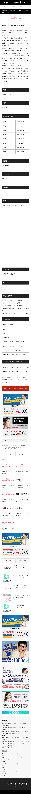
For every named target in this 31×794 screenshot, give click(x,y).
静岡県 (14, 745)
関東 (3, 723)
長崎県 (17, 731)
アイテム (18, 773)
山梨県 (18, 737)
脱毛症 (17, 753)
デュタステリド (25, 447)
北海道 (3, 735)
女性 (13, 447)
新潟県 (10, 737)
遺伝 (17, 761)
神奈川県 (24, 723)
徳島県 (19, 747)
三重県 (6, 745)
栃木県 (8, 725)
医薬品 (3, 761)
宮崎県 (4, 733)
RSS (15, 786)
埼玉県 (10, 723)
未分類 (3, 775)
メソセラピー (16, 445)
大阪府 (14, 727)
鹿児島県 (9, 733)
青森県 (6, 741)
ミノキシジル (7, 448)
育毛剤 (3, 769)
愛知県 (19, 745)
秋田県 (19, 741)
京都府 (10, 727)
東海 (3, 745)
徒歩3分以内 (22, 445)
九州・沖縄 (4, 731)
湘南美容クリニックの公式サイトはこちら (15, 388)
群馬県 (6, 723)
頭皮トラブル (18, 757)
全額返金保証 (13, 448)
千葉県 (14, 723)
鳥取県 (10, 743)
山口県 (23, 743)
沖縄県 (13, 733)
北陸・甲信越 (5, 737)
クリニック (18, 755)
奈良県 (23, 727)
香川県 (6, 747)
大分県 (26, 731)
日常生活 (4, 773)
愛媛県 (10, 747)
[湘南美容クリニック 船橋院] (22, 454)
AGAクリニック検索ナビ (15, 783)
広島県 (19, 743)
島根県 (6, 743)
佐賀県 (13, 731)
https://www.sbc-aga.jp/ (11, 178)
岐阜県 (10, 745)
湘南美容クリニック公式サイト (17, 379)
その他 (17, 763)
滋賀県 (6, 727)
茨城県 (4, 725)
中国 (3, 743)
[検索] (24, 2)
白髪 (17, 769)
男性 (10, 447)
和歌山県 (5, 729)
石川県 (27, 737)
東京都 (19, 723)
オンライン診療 (5, 759)
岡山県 (14, 743)
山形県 (23, 741)
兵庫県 (19, 727)
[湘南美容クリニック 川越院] (9, 454)
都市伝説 (4, 771)
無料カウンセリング (21, 78)
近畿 (3, 727)
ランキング (18, 759)
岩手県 (10, 741)
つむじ (3, 753)
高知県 (14, 747)
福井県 (4, 739)
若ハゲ (3, 755)
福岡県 (9, 731)
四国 (3, 747)
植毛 (3, 757)
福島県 (27, 741)
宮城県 (14, 741)
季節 (3, 767)
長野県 (14, 737)
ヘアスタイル (18, 771)
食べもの (4, 763)
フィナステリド (17, 447)
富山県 (22, 737)
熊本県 (22, 731)
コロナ (3, 765)
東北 (3, 741)
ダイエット (18, 767)
